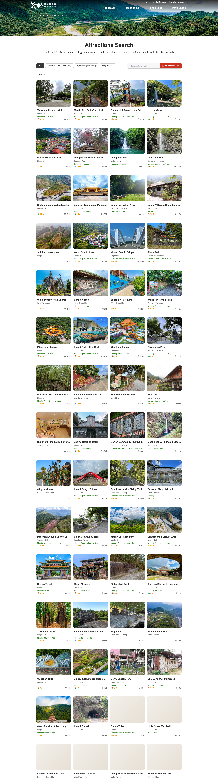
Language (181, 2)
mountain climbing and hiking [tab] (59, 65)
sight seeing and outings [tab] (87, 65)
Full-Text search (161, 2)
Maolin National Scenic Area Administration (43, 5)
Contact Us (172, 2)
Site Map (152, 2)
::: (146, 2)
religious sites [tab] (107, 65)
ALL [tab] (40, 65)
